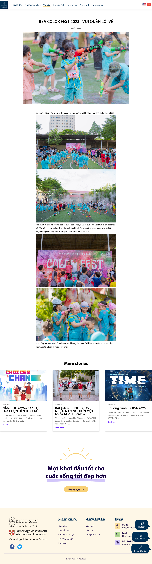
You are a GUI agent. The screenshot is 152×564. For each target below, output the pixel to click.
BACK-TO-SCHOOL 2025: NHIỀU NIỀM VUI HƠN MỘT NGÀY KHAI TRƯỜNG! (74, 411)
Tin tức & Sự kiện (65, 538)
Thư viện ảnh (64, 530)
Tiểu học (89, 530)
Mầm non (90, 526)
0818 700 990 (140, 539)
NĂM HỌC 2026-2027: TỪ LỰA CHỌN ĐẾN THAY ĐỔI (20, 409)
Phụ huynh (63, 543)
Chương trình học (66, 534)
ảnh (51, 343)
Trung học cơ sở (93, 534)
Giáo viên (62, 526)
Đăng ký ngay (74, 489)
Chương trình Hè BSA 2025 (127, 408)
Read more (6, 425)
